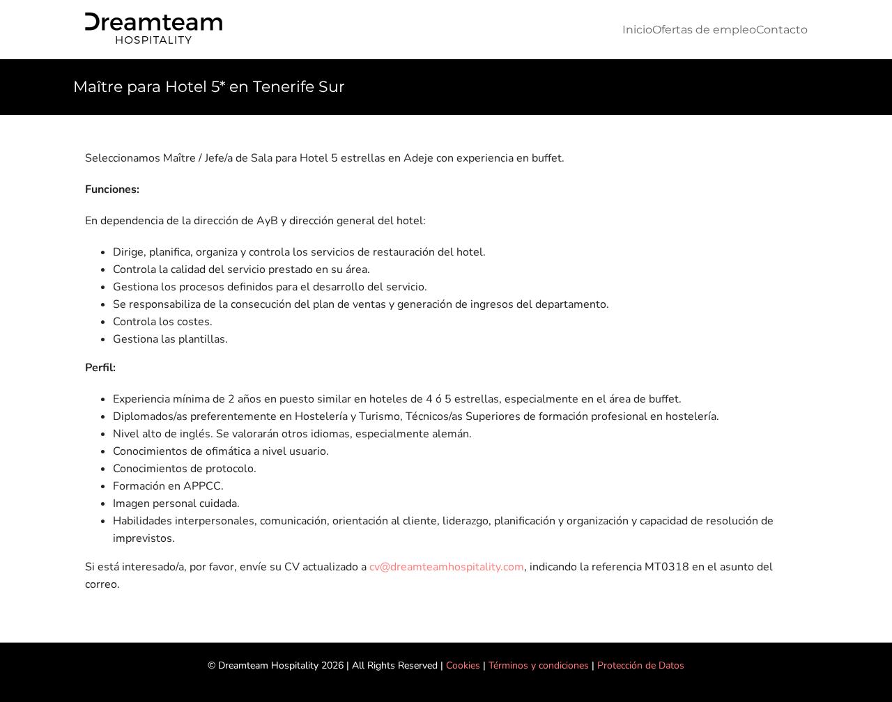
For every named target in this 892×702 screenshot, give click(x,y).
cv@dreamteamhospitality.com (446, 567)
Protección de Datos (640, 665)
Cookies (463, 665)
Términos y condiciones (539, 665)
